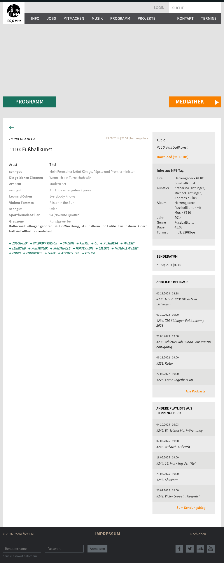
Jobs (51, 18)
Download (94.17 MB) (172, 157)
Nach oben (198, 534)
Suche (178, 7)
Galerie (104, 248)
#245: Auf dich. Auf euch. (173, 447)
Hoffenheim (84, 248)
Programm (120, 18)
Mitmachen (73, 18)
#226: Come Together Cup (174, 380)
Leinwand (19, 248)
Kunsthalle (61, 248)
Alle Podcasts (195, 391)
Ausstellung (70, 253)
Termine (209, 18)
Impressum (107, 534)
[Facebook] (179, 549)
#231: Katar (164, 363)
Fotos (16, 253)
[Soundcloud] (200, 549)
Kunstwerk (40, 248)
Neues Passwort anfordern (20, 556)
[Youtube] (211, 549)
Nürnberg (110, 243)
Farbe (52, 253)
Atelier (90, 253)
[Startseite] (13, 13)
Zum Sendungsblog (191, 507)
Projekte (147, 18)
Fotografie (34, 253)
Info (35, 18)
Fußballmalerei (126, 248)
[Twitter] (190, 549)
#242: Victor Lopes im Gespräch (178, 496)
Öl (96, 243)
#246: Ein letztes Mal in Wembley (179, 430)
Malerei (129, 243)
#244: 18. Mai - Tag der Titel (176, 463)
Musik (97, 18)
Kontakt (185, 18)
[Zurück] (112, 128)
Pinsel (84, 243)
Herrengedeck (22, 138)
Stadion (68, 243)
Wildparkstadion (45, 243)
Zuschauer (20, 243)
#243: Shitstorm (167, 479)
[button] (195, 101)
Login (159, 7)
